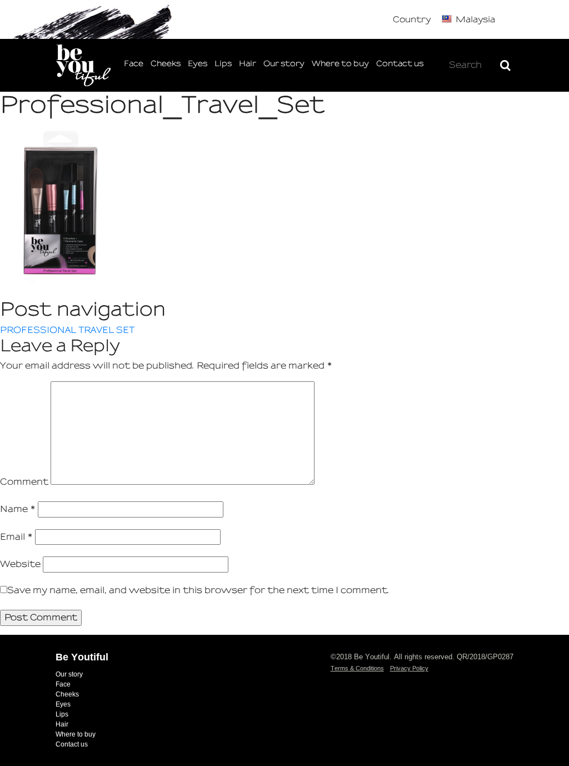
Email (16, 536)
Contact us (399, 63)
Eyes (197, 63)
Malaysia (475, 19)
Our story (284, 63)
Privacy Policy (409, 668)
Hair (247, 63)
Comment (24, 481)
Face (133, 63)
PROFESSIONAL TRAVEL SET (67, 330)
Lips (223, 63)
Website (20, 564)
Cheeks (166, 63)
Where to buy (340, 63)
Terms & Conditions (357, 668)
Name (18, 509)
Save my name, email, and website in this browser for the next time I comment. (198, 590)
